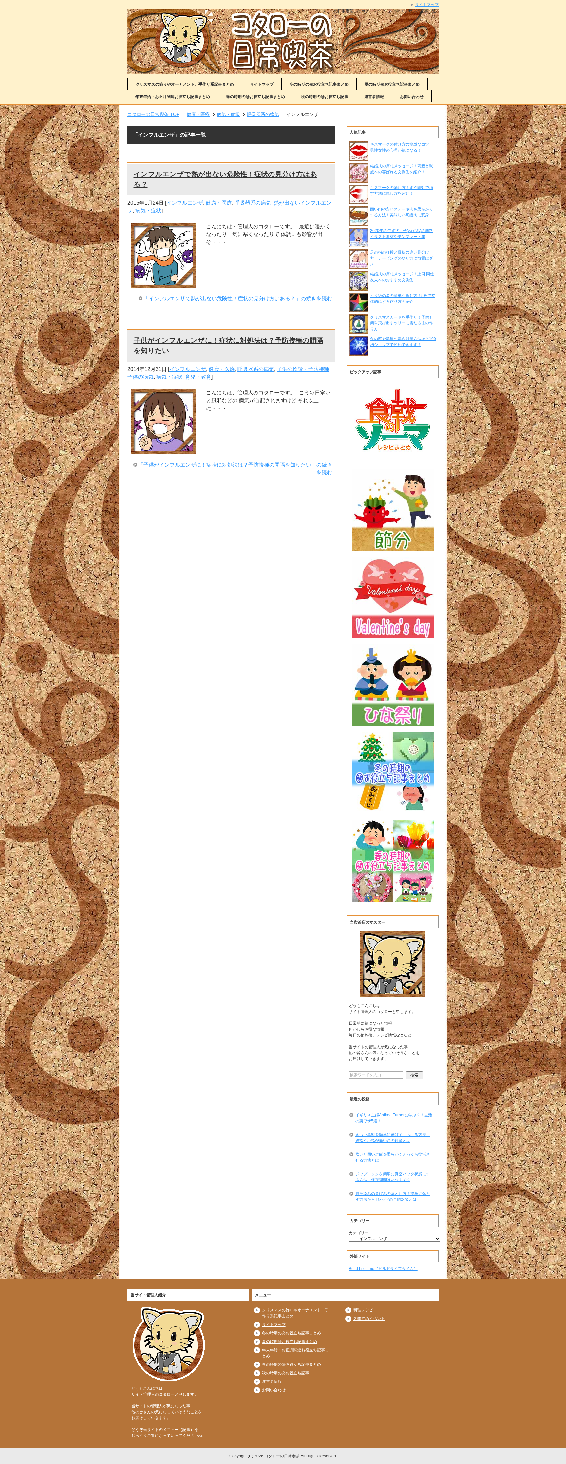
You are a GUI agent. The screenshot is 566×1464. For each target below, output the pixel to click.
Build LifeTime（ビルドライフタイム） (383, 1268)
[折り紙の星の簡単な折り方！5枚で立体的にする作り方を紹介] (358, 309)
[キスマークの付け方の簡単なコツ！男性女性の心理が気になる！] (358, 158)
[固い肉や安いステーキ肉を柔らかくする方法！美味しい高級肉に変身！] (358, 223)
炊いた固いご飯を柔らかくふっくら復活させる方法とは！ (392, 1157)
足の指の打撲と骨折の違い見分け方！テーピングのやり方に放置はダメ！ (401, 258)
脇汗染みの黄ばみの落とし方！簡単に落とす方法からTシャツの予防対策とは (392, 1196)
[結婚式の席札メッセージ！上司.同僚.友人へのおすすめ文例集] (358, 287)
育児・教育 (198, 377)
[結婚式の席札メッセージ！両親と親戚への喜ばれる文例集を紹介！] (358, 179)
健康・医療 (219, 203)
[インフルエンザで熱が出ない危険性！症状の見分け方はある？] (163, 284)
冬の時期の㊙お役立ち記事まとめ (319, 84)
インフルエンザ (184, 203)
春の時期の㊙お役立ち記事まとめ (255, 96)
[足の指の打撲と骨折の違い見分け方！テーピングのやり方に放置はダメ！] (358, 266)
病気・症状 (148, 210)
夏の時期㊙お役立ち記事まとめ (392, 84)
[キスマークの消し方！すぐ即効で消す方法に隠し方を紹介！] (358, 201)
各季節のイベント (369, 1318)
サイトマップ (262, 84)
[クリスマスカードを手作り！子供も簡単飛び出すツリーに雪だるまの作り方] (358, 331)
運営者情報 (374, 96)
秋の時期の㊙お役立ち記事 (324, 96)
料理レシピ (363, 1310)
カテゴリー (358, 1233)
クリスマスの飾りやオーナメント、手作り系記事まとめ (185, 84)
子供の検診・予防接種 (303, 369)
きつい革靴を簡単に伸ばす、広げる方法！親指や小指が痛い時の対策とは (392, 1137)
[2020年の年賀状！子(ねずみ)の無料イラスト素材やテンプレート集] (358, 244)
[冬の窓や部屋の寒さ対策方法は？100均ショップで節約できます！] (358, 352)
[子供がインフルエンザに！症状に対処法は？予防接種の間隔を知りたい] (163, 450)
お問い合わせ (412, 96)
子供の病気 (140, 377)
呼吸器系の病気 (253, 203)
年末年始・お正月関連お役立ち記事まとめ (172, 96)
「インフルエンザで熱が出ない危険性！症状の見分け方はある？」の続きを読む (237, 298)
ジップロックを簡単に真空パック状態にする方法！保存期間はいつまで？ (392, 1177)
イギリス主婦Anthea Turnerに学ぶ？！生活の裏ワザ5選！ (393, 1118)
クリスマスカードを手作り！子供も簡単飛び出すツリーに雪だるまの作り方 (401, 323)
